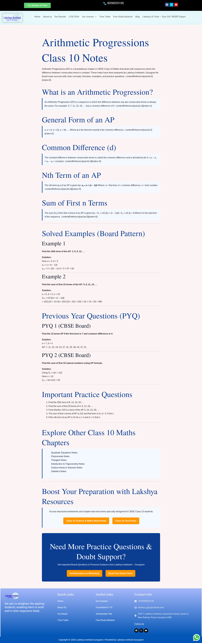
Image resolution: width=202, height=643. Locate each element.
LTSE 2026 (74, 16)
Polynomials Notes (60, 456)
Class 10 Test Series (125, 521)
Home (37, 16)
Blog (137, 16)
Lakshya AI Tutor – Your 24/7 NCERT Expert (164, 16)
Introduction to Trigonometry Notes (68, 464)
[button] (89, 17)
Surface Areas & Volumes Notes (66, 467)
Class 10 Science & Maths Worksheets (86, 521)
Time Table (104, 16)
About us (47, 16)
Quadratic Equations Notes (64, 452)
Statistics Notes (58, 471)
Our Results (60, 16)
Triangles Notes (59, 460)
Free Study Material (123, 16)
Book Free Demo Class (120, 573)
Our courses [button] (88, 16)
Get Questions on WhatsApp (84, 573)
